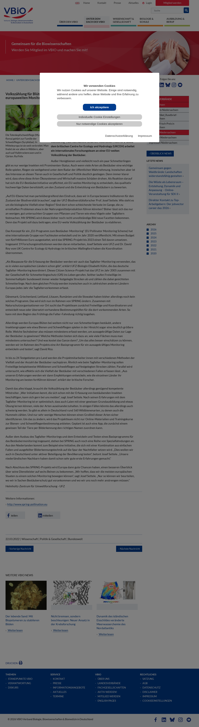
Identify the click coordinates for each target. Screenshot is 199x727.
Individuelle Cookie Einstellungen (99, 117)
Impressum (145, 135)
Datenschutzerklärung (119, 135)
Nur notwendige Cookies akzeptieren (99, 123)
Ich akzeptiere (99, 107)
